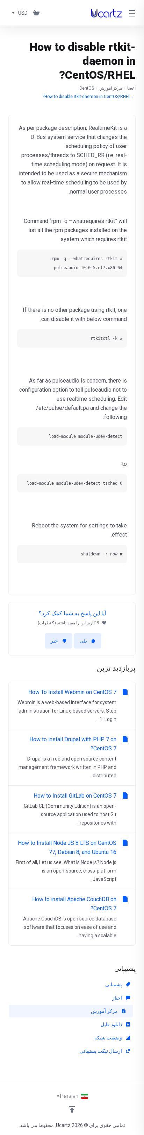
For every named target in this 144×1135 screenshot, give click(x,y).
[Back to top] (72, 1109)
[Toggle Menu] (133, 13)
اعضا (131, 88)
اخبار (117, 998)
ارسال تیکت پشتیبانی (101, 1051)
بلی (83, 641)
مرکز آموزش (110, 88)
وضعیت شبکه (108, 1038)
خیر (54, 641)
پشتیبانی (114, 984)
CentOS (86, 88)
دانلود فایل (112, 1024)
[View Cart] (36, 13)
